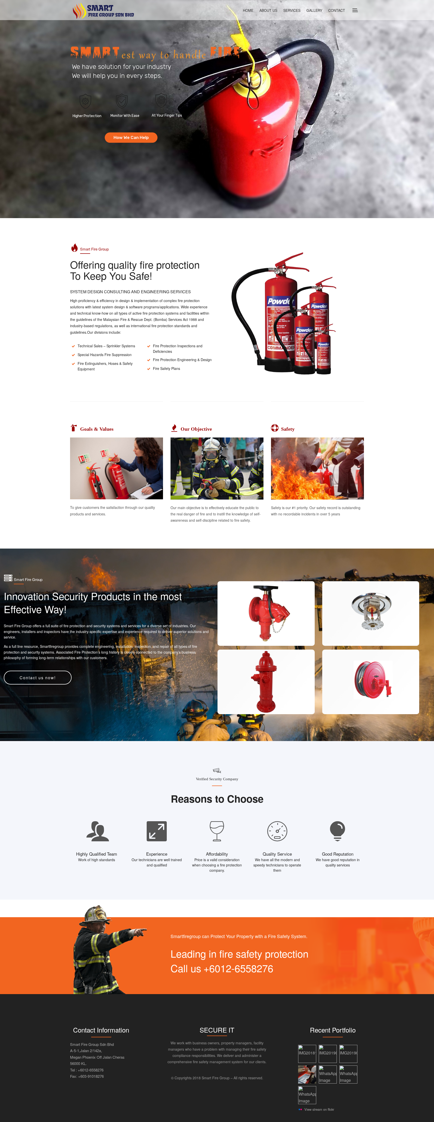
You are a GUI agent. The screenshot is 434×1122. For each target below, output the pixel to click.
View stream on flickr (319, 1109)
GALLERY (314, 10)
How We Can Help (131, 137)
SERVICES (291, 10)
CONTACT (336, 10)
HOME (248, 10)
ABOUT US (268, 10)
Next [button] (427, 645)
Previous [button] (209, 645)
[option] (318, 645)
